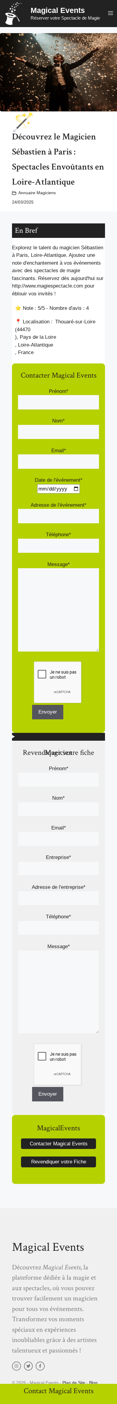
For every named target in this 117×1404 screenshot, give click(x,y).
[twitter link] (28, 1366)
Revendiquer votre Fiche (58, 1162)
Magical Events (58, 10)
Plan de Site (73, 1382)
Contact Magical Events (59, 1391)
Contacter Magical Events (59, 1144)
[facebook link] (40, 1366)
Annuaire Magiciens (37, 192)
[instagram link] (16, 1366)
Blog (93, 1382)
